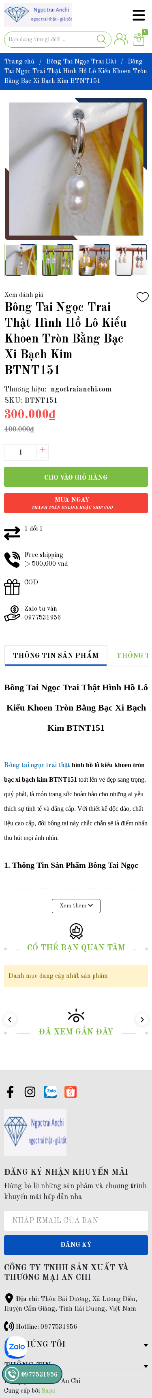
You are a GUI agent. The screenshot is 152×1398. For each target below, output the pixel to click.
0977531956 (59, 1327)
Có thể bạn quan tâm (76, 948)
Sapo (48, 1391)
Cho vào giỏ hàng (76, 478)
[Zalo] (50, 1092)
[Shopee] (70, 1092)
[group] (76, 169)
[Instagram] (30, 1093)
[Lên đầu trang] (130, 1360)
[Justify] (101, 40)
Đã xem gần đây (76, 1032)
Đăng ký (76, 1245)
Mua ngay (72, 503)
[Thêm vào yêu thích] (143, 297)
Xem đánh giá (24, 295)
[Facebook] (10, 1093)
